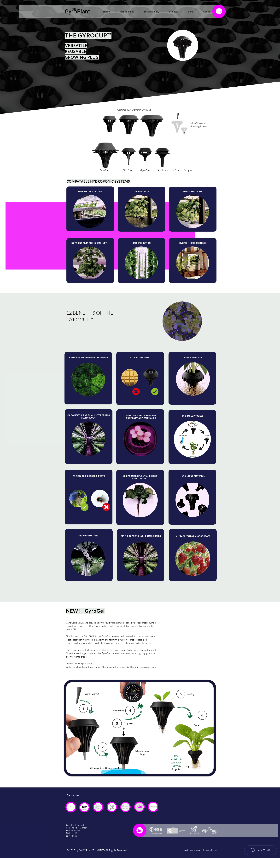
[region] (90, 260)
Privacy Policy (210, 850)
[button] (124, 11)
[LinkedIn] (219, 11)
